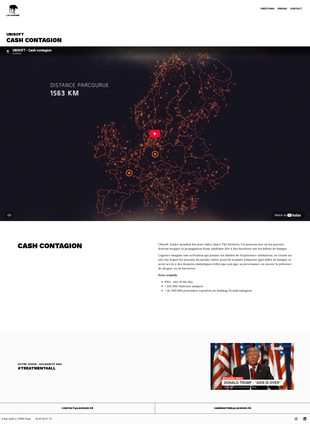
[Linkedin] (304, 418)
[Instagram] (296, 418)
